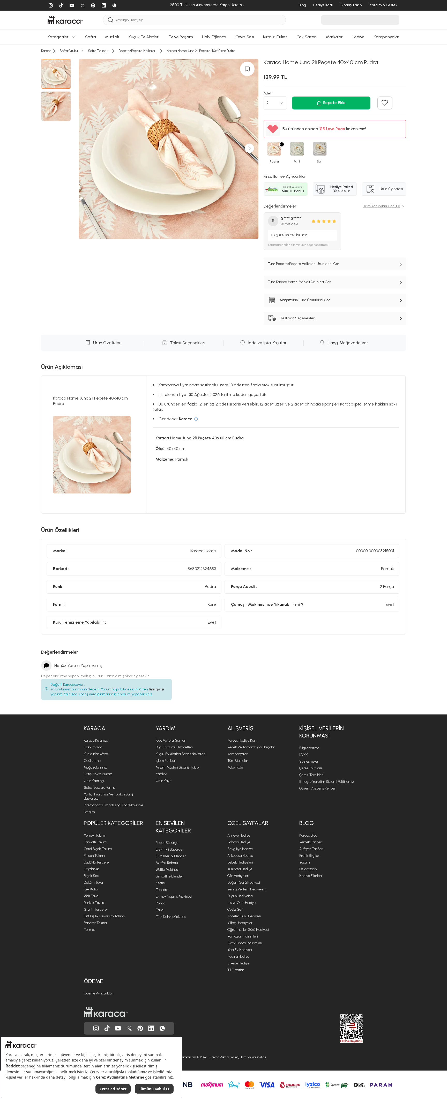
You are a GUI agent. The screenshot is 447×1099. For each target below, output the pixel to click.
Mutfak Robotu (167, 863)
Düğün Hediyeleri (240, 896)
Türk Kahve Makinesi (171, 916)
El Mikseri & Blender (171, 856)
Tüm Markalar (237, 760)
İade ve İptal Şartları (171, 740)
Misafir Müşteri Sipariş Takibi (177, 767)
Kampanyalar (237, 754)
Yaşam (304, 862)
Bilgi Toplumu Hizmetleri (174, 747)
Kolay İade (235, 767)
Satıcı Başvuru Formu (99, 787)
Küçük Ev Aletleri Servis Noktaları (180, 754)
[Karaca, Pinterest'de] (140, 1028)
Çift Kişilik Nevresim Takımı (104, 916)
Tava (159, 910)
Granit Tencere (95, 909)
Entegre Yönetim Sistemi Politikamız (326, 781)
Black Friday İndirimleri (244, 943)
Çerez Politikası (310, 768)
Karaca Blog (308, 835)
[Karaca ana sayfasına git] (106, 1012)
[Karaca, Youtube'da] (118, 1028)
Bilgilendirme (309, 748)
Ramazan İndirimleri (242, 936)
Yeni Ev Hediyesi (239, 950)
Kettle (160, 883)
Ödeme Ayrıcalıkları (99, 993)
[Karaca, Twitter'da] (129, 1028)
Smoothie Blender (169, 876)
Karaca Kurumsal (96, 740)
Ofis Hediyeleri (238, 876)
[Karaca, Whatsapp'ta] (162, 1028)
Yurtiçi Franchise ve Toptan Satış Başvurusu (108, 796)
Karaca (94, 728)
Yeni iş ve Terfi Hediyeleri (246, 889)
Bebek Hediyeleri (240, 862)
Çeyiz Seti (235, 909)
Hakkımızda (93, 747)
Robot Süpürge (167, 842)
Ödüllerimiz (92, 760)
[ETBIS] (342, 1028)
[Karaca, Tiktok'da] (107, 1028)
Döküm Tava (93, 882)
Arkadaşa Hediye (240, 855)
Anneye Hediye (238, 835)
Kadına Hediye (238, 956)
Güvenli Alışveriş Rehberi (317, 788)
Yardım (166, 728)
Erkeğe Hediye (238, 963)
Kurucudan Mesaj (96, 754)
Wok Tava (91, 896)
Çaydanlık (91, 869)
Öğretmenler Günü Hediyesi (248, 929)
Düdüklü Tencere (96, 862)
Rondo (160, 903)
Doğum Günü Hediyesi (243, 882)
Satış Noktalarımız (98, 774)
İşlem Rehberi (166, 760)
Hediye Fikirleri (310, 876)
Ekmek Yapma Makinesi (174, 896)
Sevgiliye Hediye (240, 849)
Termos (89, 929)
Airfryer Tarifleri (311, 849)
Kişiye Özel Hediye (241, 903)
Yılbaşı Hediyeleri (240, 923)
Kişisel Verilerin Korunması (321, 732)
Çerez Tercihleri (311, 775)
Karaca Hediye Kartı (242, 740)
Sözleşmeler (308, 761)
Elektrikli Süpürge (169, 849)
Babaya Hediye (238, 842)
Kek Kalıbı (91, 889)
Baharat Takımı (95, 923)
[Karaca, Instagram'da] (96, 1028)
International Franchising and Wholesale (113, 805)
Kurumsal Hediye (239, 869)
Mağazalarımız (95, 767)
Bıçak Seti (91, 876)
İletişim (89, 812)
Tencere (162, 890)
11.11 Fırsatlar (235, 970)
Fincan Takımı (94, 855)
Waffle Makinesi (167, 869)
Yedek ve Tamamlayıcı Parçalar (251, 747)
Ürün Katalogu (94, 781)
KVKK (303, 755)
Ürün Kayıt (164, 781)
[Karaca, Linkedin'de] (151, 1028)
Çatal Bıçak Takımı (98, 849)
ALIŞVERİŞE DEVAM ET (223, 45)
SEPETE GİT (223, 58)
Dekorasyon (308, 869)
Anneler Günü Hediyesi (244, 916)
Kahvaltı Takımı (95, 842)
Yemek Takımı (95, 835)
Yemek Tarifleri (310, 842)
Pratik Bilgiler (309, 855)
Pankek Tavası (94, 903)
